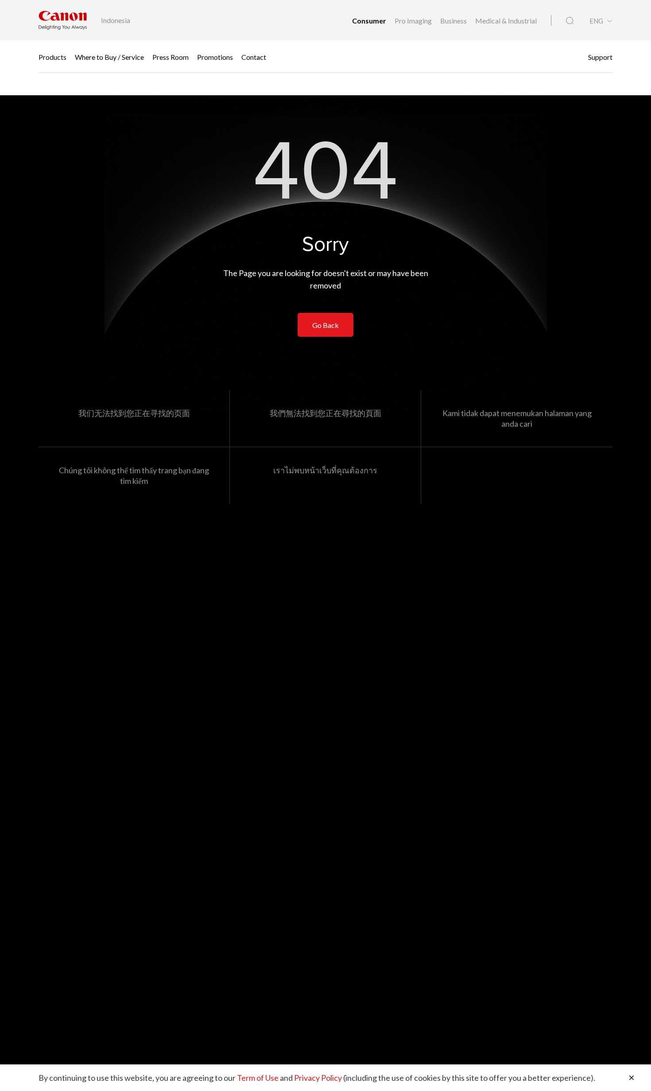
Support (600, 56)
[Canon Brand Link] (63, 20)
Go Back (325, 325)
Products (52, 56)
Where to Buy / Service (109, 56)
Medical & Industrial (506, 20)
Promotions (215, 56)
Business (454, 20)
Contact (253, 56)
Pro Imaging (414, 20)
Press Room (170, 56)
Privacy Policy (318, 1078)
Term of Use (258, 1078)
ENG (596, 21)
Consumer (370, 20)
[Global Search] (570, 20)
